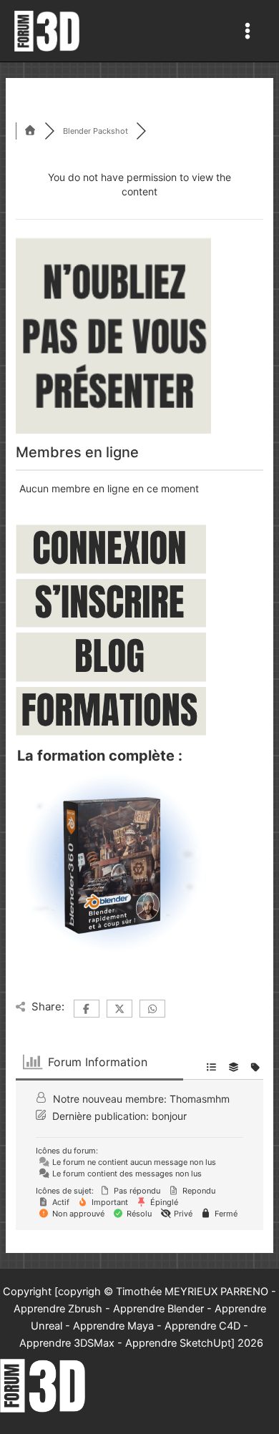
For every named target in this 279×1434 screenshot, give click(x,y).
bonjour (169, 1116)
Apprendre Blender (158, 1308)
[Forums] (30, 131)
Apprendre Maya (113, 1326)
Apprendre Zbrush (58, 1308)
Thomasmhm (200, 1099)
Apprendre (45, 1343)
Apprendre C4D (202, 1326)
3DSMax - (96, 1343)
